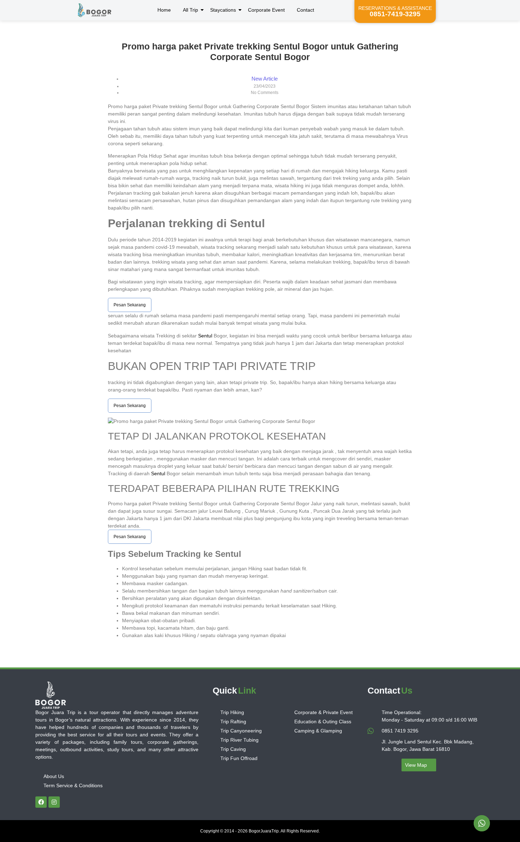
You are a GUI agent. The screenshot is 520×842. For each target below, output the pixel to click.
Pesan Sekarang (130, 304)
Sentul (205, 335)
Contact (305, 10)
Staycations (223, 10)
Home (164, 10)
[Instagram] (54, 802)
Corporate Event (266, 10)
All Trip (190, 10)
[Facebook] (41, 802)
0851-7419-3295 (395, 14)
